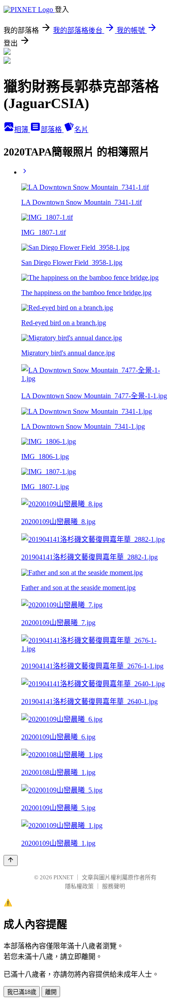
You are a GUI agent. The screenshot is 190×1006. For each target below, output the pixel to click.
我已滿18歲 (21, 992)
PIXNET (63, 877)
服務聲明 (113, 886)
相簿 (22, 129)
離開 (51, 992)
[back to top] (11, 860)
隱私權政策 (79, 886)
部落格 (52, 129)
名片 (81, 129)
